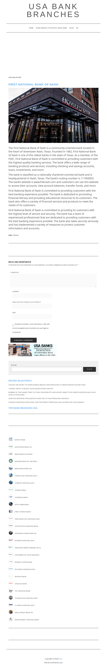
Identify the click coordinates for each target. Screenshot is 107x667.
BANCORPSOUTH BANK (23, 454)
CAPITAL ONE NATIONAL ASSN (26, 476)
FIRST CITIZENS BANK (23, 512)
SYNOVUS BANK (21, 584)
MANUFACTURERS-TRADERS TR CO (28, 548)
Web (14, 312)
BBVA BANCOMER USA (23, 468)
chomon (16, 235)
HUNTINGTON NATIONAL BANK (26, 526)
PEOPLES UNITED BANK (23, 562)
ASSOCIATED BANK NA (23, 447)
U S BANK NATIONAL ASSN (24, 605)
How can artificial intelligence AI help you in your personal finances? (38, 398)
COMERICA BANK (21, 497)
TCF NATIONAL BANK (22, 591)
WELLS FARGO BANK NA (24, 612)
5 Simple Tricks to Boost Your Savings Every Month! (30, 388)
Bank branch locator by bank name (51, 28)
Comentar (14, 272)
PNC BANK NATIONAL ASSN (25, 569)
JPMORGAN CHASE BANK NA (25, 533)
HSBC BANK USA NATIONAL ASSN (27, 519)
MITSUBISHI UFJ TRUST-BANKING (27, 555)
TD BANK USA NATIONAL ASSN (26, 598)
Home (31, 28)
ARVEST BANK (20, 440)
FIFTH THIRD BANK (22, 504)
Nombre (15, 291)
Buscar (14, 365)
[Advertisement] (53, 52)
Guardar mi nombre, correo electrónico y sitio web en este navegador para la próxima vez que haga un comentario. (31, 328)
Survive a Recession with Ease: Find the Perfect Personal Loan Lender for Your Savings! (46, 402)
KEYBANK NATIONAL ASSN (24, 540)
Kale (60, 659)
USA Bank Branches (53, 10)
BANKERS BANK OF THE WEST (26, 461)
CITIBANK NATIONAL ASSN (24, 483)
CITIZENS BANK (20, 490)
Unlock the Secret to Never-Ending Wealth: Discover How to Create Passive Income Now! (46, 385)
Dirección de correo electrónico (26, 302)
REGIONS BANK (20, 576)
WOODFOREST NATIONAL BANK (27, 620)
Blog (72, 28)
